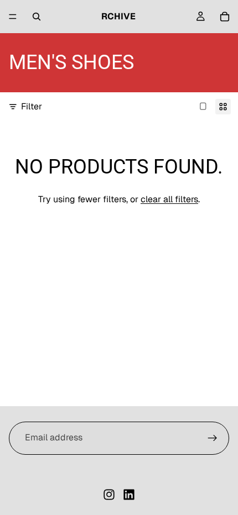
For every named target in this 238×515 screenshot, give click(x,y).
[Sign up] (212, 438)
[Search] (36, 16)
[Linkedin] (129, 494)
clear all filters (169, 199)
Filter (31, 106)
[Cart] (225, 16)
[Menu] (12, 16)
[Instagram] (109, 494)
